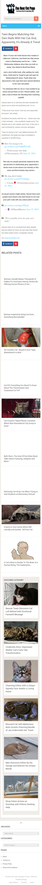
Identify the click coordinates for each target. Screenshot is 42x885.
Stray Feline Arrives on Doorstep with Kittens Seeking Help (20, 804)
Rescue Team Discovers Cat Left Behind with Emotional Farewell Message (19, 611)
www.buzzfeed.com (12, 238)
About (5, 856)
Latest (32, 882)
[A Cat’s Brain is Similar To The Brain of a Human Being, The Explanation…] (21, 550)
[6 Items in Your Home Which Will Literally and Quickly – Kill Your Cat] (21, 514)
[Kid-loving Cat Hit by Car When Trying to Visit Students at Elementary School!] (21, 479)
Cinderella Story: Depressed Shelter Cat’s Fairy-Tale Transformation (19, 650)
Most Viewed (13, 882)
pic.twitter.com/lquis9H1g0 (17, 205)
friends (32, 105)
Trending (24, 882)
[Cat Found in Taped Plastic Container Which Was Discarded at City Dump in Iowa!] (21, 408)
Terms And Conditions (10, 867)
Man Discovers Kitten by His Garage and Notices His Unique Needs (20, 765)
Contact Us (6, 860)
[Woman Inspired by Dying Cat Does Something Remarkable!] (21, 302)
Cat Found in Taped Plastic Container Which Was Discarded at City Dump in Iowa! (20, 423)
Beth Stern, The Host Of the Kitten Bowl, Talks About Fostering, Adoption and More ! (21, 458)
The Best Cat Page (11, 876)
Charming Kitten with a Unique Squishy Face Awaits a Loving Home (20, 688)
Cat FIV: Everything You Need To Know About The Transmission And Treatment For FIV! (20, 388)
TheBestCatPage (21, 879)
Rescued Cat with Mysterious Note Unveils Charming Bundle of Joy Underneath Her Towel (20, 727)
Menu (4, 26)
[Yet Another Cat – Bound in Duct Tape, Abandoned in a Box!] (21, 337)
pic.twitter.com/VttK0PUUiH (17, 146)
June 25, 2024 (32, 209)
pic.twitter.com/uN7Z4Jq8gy (17, 178)
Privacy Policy (7, 864)
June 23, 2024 (29, 153)
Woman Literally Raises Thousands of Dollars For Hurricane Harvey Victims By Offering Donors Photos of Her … (21, 281)
